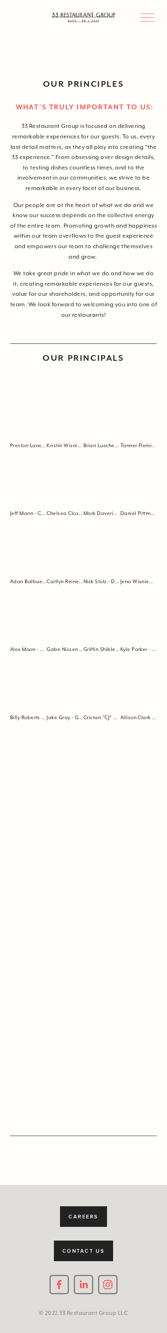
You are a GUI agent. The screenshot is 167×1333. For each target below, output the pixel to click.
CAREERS (83, 1216)
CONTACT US (83, 1251)
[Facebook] (59, 1284)
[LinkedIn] (83, 1284)
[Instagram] (108, 1284)
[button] (28, 410)
